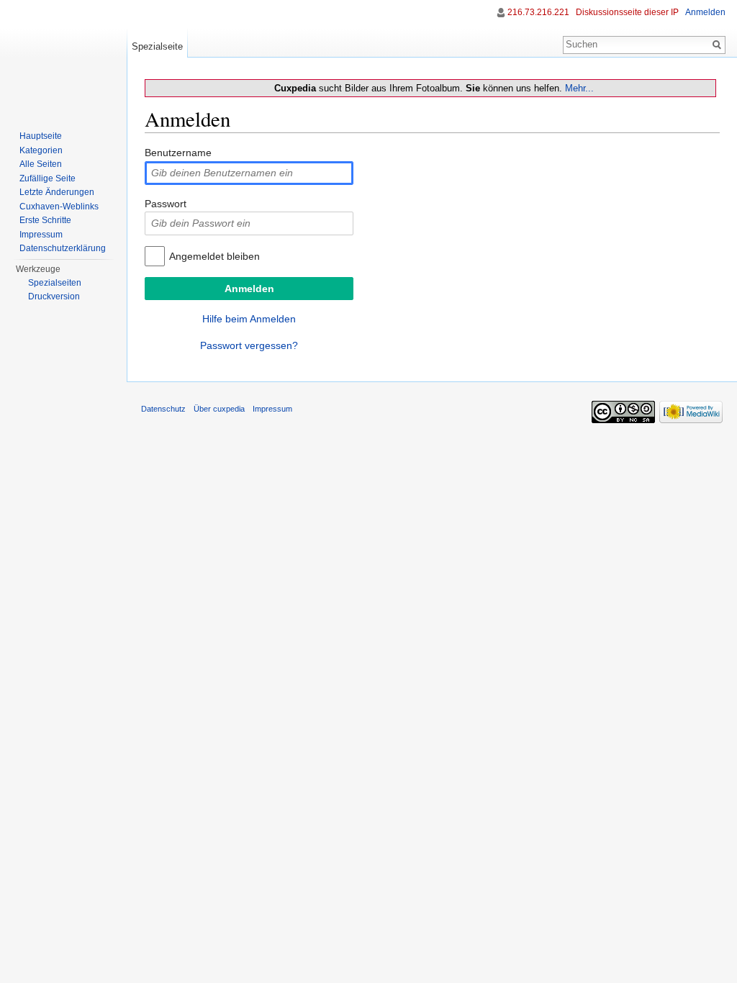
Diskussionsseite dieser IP (627, 12)
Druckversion (54, 296)
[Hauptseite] (63, 57)
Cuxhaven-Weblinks (59, 206)
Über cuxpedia (219, 408)
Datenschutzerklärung (62, 248)
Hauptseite (40, 136)
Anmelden (705, 12)
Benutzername (178, 152)
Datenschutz (163, 408)
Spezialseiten (54, 283)
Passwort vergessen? (249, 345)
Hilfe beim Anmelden (249, 319)
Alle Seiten (40, 164)
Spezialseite (157, 46)
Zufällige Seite (47, 178)
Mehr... (579, 88)
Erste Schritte (45, 220)
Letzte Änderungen (56, 192)
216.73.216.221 (538, 12)
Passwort (165, 203)
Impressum (41, 235)
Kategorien (41, 150)
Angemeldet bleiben (214, 256)
